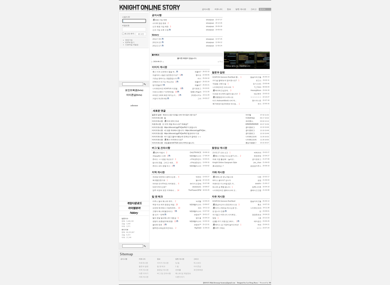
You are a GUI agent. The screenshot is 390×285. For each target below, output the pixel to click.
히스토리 (197, 263)
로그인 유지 (129, 34)
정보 (158, 259)
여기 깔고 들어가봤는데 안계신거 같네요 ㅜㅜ (182, 137)
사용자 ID (126, 17)
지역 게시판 (158, 172)
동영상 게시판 (219, 148)
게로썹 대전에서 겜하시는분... (164, 177)
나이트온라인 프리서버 (222, 87)
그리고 (196, 259)
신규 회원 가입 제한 (160, 27)
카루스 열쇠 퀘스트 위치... (163, 201)
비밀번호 (125, 25)
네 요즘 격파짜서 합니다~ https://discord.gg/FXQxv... (185, 130)
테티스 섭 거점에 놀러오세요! (227, 225)
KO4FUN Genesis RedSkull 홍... (226, 77)
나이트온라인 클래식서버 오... (225, 190)
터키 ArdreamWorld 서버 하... (224, 101)
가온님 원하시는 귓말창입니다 (164, 78)
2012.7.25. (156, 39)
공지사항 (157, 15)
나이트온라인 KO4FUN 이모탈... (165, 88)
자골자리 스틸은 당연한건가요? (165, 75)
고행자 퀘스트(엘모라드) (162, 211)
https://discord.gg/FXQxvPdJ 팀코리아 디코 (181, 133)
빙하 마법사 (160, 153)
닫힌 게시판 (179, 259)
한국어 (262, 9)
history (155, 34)
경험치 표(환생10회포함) (162, 221)
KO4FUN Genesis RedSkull (224, 201)
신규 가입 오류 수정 (160, 30)
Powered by (265, 283)
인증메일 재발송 (131, 45)
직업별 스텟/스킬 (219, 84)
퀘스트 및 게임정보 (183, 273)
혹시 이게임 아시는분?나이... (227, 156)
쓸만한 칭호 (157, 225)
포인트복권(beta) (134, 90)
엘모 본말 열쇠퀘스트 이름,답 (164, 218)
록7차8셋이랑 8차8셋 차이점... (225, 104)
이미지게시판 (157, 118)
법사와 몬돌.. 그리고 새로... (163, 163)
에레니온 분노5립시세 (224, 177)
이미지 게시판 (159, 67)
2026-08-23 (157, 61)
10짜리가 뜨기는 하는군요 (163, 82)
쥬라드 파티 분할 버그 (161, 166)
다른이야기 (179, 277)
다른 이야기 (143, 273)
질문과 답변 (218, 72)
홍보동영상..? (218, 166)
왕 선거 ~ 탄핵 (158, 215)
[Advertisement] (134, 65)
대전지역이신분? (159, 187)
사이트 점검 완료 (159, 23)
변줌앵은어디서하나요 (224, 97)
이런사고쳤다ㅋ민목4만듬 (163, 92)
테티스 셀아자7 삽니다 (222, 180)
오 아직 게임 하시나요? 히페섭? (175, 124)
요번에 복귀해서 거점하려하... (164, 208)
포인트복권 (198, 270)
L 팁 (177, 266)
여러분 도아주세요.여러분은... (164, 184)
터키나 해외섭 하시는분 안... (226, 208)
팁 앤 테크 (157, 196)
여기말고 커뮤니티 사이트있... (225, 215)
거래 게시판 (218, 172)
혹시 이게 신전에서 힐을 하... (164, 72)
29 (176, 204)
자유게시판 (156, 124)
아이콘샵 (197, 266)
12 (175, 221)
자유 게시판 (218, 196)
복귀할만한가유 (158, 180)
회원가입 (129, 40)
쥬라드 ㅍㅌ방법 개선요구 (163, 159)
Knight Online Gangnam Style (225, 162)
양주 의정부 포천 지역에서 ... (164, 190)
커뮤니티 (142, 259)
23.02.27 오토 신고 (220, 153)
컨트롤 (178, 270)
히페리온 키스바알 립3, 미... (224, 184)
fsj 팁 (177, 263)
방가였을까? (157, 85)
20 (176, 162)
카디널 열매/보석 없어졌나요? (225, 80)
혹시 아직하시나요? (175, 140)
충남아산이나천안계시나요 (226, 205)
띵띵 (214, 218)
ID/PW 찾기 (130, 42)
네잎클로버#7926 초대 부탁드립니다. (179, 143)
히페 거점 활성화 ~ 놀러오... (224, 159)
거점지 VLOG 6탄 (159, 99)
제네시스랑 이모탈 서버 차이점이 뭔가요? (180, 115)
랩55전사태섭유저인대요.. (163, 228)
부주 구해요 (220, 228)
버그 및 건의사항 (161, 148)
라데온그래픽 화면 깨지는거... (164, 95)
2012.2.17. (156, 46)
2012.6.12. (156, 42)
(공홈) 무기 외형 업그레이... (224, 221)
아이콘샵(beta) (134, 95)
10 (176, 92)
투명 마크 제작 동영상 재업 (163, 205)
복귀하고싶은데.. (222, 90)
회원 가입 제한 (161, 20)
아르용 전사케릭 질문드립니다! (225, 94)
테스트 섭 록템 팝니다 (221, 187)
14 (178, 190)
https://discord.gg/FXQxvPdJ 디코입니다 (180, 127)
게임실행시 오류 (159, 156)
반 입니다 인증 (218, 211)
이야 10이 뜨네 (173, 121)
